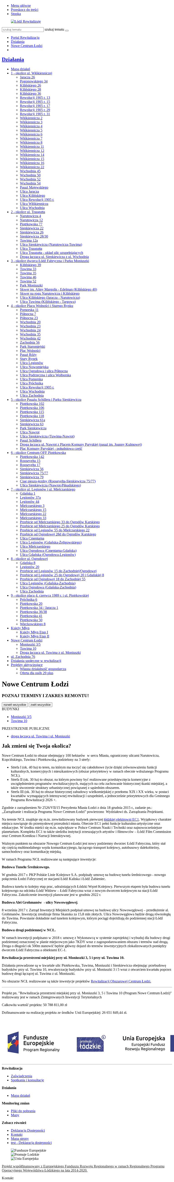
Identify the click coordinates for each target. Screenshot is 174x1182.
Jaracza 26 (27, 77)
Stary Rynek (29, 359)
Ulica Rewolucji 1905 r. (37, 200)
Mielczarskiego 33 (33, 518)
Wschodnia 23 (30, 326)
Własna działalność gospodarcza (43, 669)
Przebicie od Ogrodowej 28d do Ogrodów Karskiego (58, 534)
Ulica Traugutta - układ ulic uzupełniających (51, 253)
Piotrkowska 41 (31, 616)
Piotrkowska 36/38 (33, 612)
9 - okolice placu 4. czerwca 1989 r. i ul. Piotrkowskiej (50, 595)
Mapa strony (20, 1139)
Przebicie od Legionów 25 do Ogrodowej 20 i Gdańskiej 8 (62, 575)
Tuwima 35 (28, 273)
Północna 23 (29, 318)
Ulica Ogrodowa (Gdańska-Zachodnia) (48, 587)
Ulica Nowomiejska (34, 367)
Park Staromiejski (32, 346)
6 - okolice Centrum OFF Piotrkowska (38, 453)
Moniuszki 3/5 (30, 644)
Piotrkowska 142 (32, 457)
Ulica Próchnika (31, 383)
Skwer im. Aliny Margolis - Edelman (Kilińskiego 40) (58, 289)
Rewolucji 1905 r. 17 (35, 106)
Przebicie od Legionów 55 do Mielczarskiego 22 (54, 530)
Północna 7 (28, 314)
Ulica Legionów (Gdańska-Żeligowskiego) (51, 542)
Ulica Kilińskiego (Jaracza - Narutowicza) (50, 297)
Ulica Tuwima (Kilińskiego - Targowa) (48, 302)
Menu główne (21, 5)
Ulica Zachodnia (32, 395)
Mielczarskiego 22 (33, 514)
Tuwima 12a (29, 240)
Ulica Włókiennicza (34, 204)
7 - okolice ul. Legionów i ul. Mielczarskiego (43, 489)
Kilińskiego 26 (30, 85)
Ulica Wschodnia (32, 208)
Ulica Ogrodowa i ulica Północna (44, 371)
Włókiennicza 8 (31, 142)
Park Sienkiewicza (33, 428)
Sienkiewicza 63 (32, 424)
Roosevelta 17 (30, 465)
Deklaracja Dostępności (28, 1130)
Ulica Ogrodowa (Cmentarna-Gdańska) (48, 550)
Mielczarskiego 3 (32, 506)
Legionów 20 (29, 567)
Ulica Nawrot (29, 432)
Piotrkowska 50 (31, 620)
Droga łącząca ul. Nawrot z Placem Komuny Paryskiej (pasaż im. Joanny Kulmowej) (81, 444)
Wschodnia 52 (30, 179)
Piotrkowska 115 (32, 412)
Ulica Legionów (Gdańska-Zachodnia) (47, 583)
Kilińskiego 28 (30, 89)
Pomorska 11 (29, 310)
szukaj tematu (54, 29)
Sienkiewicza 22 (32, 228)
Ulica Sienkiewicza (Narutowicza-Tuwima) (51, 244)
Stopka (16, 14)
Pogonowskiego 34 (34, 81)
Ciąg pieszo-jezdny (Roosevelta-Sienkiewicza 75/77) (58, 481)
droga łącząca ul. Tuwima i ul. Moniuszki (40, 736)
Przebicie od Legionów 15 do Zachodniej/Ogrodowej (58, 571)
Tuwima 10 (28, 648)
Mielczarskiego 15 (33, 510)
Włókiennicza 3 (31, 122)
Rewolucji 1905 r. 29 (35, 110)
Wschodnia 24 (30, 330)
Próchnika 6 (28, 599)
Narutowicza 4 (30, 216)
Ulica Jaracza (29, 191)
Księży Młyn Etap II (34, 636)
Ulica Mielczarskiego (35, 546)
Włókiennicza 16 (32, 163)
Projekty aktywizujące (27, 665)
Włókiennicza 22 (32, 167)
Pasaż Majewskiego (34, 187)
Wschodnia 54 (30, 183)
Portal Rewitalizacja (25, 37)
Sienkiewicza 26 (32, 232)
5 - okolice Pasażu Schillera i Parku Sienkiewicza (46, 399)
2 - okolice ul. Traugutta (28, 212)
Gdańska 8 (27, 563)
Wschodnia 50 (30, 175)
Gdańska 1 (27, 493)
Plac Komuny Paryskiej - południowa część (51, 448)
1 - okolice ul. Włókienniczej (31, 73)
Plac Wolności (30, 351)
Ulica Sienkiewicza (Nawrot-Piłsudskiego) (50, 485)
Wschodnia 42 (30, 338)
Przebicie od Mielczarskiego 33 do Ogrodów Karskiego (60, 522)
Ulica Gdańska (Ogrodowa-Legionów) (48, 555)
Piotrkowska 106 (32, 408)
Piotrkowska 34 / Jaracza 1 (39, 608)
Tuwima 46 (28, 277)
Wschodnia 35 (30, 334)
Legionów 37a (30, 497)
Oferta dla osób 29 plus (36, 673)
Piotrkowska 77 (31, 224)
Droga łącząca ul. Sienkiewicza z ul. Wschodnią (54, 257)
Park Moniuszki (31, 285)
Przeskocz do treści (24, 10)
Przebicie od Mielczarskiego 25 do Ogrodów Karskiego (60, 526)
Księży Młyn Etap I (34, 632)
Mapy (15, 1115)
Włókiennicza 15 (32, 159)
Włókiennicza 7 (31, 138)
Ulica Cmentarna (32, 538)
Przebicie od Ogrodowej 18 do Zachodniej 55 (52, 579)
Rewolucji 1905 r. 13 (35, 98)
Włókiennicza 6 (31, 134)
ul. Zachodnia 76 (23, 657)
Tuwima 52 (28, 281)
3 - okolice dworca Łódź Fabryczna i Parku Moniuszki (50, 261)
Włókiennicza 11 (32, 146)
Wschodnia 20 (30, 322)
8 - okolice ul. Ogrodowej (29, 559)
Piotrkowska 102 (32, 404)
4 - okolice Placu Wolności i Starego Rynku (42, 306)
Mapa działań (20, 69)
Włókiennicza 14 (32, 155)
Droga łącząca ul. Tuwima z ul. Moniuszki (50, 652)
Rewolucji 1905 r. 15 (35, 102)
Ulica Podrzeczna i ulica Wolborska (45, 375)
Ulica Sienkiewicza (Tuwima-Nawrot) (47, 436)
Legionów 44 (29, 501)
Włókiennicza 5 (31, 130)
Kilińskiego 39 (30, 265)
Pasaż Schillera (30, 440)
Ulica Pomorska (31, 379)
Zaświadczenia (21, 1076)
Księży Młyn (20, 628)
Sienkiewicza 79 (32, 477)
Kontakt (16, 1134)
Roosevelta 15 (30, 461)
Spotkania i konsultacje (27, 1080)
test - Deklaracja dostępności (31, 1143)
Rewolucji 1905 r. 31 (35, 114)
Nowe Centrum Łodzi (26, 46)
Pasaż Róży (28, 355)
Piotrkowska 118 (32, 416)
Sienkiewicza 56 (32, 469)
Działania (17, 42)
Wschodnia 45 (30, 171)
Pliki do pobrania (23, 1111)
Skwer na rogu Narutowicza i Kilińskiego (50, 293)
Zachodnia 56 (30, 342)
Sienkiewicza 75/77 (34, 473)
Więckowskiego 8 (33, 624)
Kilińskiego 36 (30, 93)
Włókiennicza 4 (31, 126)
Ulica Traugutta (31, 249)
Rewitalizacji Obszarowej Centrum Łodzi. (121, 981)
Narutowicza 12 (31, 220)
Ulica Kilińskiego (32, 195)
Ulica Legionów (31, 363)
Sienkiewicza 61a (32, 420)
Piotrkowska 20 (31, 604)
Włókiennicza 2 (31, 118)
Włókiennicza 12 (32, 151)
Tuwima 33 (28, 269)
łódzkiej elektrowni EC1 (121, 819)
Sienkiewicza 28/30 (34, 236)
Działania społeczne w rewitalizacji (36, 661)
